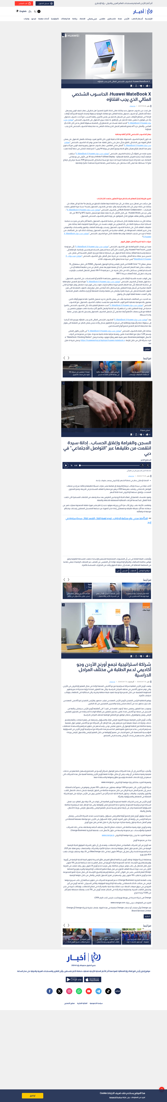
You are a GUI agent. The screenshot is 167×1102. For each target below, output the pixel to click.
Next (64, 358)
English (23, 11)
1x (71, 465)
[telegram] (98, 991)
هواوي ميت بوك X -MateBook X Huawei (92, 154)
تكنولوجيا (55, 19)
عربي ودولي (92, 19)
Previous (69, 358)
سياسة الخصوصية (115, 1097)
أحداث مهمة (43, 19)
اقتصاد (82, 19)
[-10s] (142, 465)
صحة (120, 19)
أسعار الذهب (137, 19)
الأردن (126, 19)
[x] (59, 991)
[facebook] (50, 991)
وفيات (26, 19)
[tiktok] (108, 991)
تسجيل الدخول (44, 3)
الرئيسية (148, 19)
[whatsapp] (79, 991)
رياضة (74, 19)
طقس (102, 19)
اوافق (32, 1095)
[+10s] (148, 465)
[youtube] (89, 991)
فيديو (33, 19)
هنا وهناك (65, 19)
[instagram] (69, 991)
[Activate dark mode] (37, 11)
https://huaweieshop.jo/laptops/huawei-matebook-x (103, 340)
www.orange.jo (108, 835)
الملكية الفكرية (82, 1003)
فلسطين (111, 19)
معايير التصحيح (69, 1003)
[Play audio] (66, 465)
